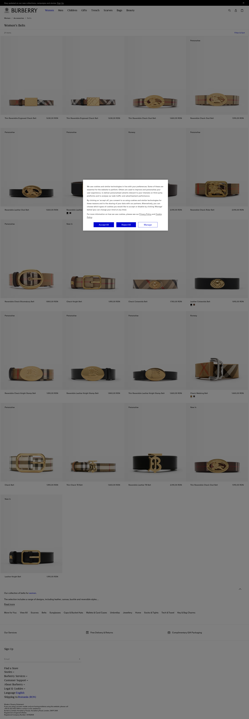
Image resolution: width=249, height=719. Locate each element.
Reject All (126, 224)
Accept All (104, 224)
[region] (125, 205)
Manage (148, 224)
